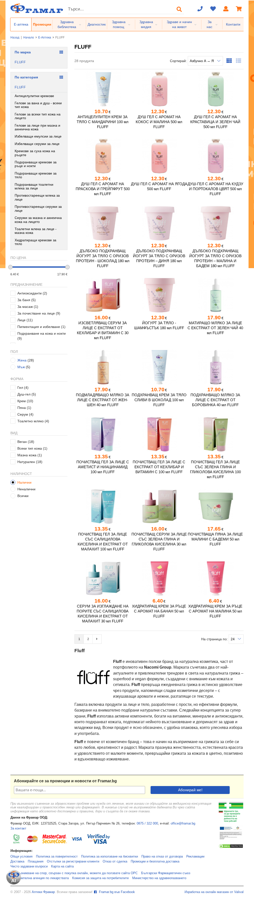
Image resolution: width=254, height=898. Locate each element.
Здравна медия (146, 24)
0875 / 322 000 (147, 823)
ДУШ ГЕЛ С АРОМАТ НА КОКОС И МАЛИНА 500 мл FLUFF (159, 122)
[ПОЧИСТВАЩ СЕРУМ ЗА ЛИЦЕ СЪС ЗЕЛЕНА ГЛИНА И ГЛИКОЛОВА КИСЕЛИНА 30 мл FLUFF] (159, 506)
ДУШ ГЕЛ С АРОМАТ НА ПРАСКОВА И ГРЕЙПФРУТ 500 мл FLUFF (103, 189)
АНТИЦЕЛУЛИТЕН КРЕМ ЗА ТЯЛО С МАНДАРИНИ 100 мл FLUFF (102, 122)
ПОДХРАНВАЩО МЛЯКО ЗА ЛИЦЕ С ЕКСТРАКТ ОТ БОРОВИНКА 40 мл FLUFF (215, 400)
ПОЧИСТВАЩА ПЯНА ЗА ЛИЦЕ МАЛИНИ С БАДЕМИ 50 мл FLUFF (215, 539)
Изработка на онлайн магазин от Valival (214, 892)
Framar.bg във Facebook (116, 892)
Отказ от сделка (115, 861)
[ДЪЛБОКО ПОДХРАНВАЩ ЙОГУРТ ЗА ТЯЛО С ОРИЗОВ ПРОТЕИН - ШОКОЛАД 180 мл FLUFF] (102, 223)
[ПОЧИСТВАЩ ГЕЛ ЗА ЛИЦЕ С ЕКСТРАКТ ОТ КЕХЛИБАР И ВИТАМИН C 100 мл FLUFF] (159, 434)
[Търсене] (179, 9)
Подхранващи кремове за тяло (36, 175)
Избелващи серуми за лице (37, 144)
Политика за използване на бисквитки (109, 856)
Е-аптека (21, 24)
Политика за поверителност (57, 856)
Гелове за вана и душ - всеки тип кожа (38, 105)
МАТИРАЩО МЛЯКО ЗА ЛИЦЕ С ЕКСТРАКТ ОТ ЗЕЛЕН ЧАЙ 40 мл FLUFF (215, 328)
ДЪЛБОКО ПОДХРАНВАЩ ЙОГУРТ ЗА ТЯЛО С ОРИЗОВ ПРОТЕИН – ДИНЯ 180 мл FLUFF (159, 258)
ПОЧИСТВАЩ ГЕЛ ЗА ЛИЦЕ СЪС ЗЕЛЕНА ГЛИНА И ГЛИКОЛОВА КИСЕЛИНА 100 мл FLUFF (215, 469)
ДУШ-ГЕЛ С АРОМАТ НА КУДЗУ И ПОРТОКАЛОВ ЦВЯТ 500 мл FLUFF (215, 189)
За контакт (18, 828)
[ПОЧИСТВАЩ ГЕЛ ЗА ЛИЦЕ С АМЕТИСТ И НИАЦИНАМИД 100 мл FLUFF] (102, 434)
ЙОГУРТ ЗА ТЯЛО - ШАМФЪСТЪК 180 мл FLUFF (159, 325)
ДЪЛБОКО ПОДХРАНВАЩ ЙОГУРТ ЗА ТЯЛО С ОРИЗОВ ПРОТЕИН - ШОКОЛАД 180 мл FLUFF (102, 258)
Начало (28, 37)
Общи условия (21, 856)
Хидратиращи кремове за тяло (35, 242)
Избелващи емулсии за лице (38, 136)
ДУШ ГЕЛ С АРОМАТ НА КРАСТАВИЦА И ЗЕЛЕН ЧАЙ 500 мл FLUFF (215, 122)
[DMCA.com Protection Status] (231, 847)
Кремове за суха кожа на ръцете (35, 153)
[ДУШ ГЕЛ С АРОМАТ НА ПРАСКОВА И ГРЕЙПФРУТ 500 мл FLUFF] (102, 156)
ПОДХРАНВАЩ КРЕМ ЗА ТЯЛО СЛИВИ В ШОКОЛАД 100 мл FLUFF (159, 400)
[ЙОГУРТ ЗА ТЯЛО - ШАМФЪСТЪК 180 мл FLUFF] (159, 295)
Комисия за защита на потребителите (100, 878)
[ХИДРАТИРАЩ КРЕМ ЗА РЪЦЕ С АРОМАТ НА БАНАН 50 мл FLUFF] (159, 578)
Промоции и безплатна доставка (155, 861)
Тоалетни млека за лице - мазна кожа (36, 231)
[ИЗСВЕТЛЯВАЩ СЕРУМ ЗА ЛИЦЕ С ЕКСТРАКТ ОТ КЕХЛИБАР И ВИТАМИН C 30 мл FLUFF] (102, 295)
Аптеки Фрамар (43, 892)
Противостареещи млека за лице (37, 197)
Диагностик (97, 24)
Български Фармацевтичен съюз (165, 873)
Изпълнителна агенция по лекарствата (39, 878)
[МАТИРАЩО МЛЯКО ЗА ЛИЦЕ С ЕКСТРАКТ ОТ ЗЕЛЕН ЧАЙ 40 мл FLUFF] (215, 295)
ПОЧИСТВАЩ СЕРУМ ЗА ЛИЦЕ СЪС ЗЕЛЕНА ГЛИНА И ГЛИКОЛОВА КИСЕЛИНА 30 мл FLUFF (159, 541)
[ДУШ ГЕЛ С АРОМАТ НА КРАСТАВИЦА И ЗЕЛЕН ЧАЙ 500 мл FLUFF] (215, 89)
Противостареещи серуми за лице (38, 208)
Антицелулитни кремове (34, 96)
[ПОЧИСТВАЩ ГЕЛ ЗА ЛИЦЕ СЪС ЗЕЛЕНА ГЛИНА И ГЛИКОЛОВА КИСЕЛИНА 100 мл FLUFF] (215, 434)
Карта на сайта (62, 866)
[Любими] (213, 9)
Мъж (21, 367)
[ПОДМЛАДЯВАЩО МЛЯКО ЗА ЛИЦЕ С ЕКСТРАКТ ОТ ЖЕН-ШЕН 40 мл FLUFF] (102, 367)
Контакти (233, 24)
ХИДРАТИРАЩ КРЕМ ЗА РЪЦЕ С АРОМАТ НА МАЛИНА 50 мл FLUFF (215, 611)
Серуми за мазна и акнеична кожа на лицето (38, 219)
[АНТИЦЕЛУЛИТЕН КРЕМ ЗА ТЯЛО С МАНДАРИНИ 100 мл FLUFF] (102, 89)
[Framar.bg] (36, 8)
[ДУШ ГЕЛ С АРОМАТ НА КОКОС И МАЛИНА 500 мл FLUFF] (159, 89)
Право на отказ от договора (162, 856)
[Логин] (226, 9)
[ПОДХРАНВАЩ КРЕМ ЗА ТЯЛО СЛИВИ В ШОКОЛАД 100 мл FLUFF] (159, 367)
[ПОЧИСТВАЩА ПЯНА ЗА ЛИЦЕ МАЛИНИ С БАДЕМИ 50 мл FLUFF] (215, 506)
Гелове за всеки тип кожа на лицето (38, 116)
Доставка (17, 861)
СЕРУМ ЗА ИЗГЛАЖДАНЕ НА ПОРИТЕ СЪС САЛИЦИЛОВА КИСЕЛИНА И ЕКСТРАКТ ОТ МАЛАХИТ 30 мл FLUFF (102, 613)
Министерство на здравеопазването (159, 878)
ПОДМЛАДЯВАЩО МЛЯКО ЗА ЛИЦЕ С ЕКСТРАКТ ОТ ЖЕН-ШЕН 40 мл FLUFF (102, 400)
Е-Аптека (44, 37)
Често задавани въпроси (29, 866)
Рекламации (195, 856)
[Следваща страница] (97, 639)
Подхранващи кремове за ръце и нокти (36, 164)
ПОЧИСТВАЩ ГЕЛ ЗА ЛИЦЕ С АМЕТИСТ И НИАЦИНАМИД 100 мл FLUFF (102, 467)
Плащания (35, 861)
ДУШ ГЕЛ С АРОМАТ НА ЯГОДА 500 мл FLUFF (159, 186)
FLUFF (20, 62)
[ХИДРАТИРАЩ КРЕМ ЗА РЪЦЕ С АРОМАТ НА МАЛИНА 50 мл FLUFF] (215, 578)
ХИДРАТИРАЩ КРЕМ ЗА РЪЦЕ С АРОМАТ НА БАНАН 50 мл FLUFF (159, 611)
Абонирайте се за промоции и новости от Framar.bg (65, 781)
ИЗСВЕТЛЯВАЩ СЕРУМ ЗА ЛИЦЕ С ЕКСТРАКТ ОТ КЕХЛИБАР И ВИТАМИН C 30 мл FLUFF (102, 330)
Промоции (42, 24)
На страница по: (215, 639)
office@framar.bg (183, 823)
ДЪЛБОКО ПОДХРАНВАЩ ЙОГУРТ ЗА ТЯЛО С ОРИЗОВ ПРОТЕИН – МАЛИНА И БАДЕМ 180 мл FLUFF (215, 258)
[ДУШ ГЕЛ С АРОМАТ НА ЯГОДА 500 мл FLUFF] (159, 156)
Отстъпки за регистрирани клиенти (73, 861)
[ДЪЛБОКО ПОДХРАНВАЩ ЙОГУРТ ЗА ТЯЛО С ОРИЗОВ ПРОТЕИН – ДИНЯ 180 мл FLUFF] (159, 223)
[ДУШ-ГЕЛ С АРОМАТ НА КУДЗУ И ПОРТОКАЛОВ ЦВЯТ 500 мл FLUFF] (215, 156)
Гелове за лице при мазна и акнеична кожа (37, 127)
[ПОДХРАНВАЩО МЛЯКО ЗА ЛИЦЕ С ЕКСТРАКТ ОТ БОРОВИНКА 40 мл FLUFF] (215, 367)
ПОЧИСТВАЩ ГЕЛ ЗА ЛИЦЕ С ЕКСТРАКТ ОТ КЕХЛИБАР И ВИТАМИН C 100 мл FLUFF (159, 467)
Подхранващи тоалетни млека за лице (34, 186)
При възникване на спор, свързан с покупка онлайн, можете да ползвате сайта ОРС (74, 873)
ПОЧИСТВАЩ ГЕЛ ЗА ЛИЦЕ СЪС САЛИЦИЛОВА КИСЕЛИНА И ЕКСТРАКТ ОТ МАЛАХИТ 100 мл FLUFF (103, 541)
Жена (22, 360)
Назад (14, 37)
